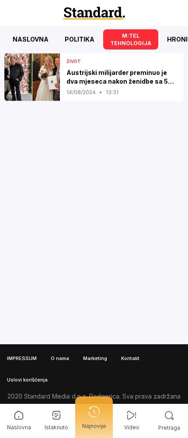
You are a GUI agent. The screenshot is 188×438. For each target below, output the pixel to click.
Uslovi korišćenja (27, 380)
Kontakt (130, 358)
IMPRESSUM (22, 358)
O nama (60, 358)
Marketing (95, 358)
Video (131, 427)
